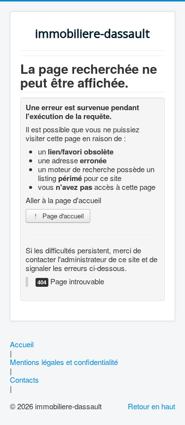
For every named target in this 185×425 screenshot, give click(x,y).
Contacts (24, 379)
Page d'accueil (62, 215)
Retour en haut (151, 406)
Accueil (22, 344)
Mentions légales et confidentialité (64, 362)
